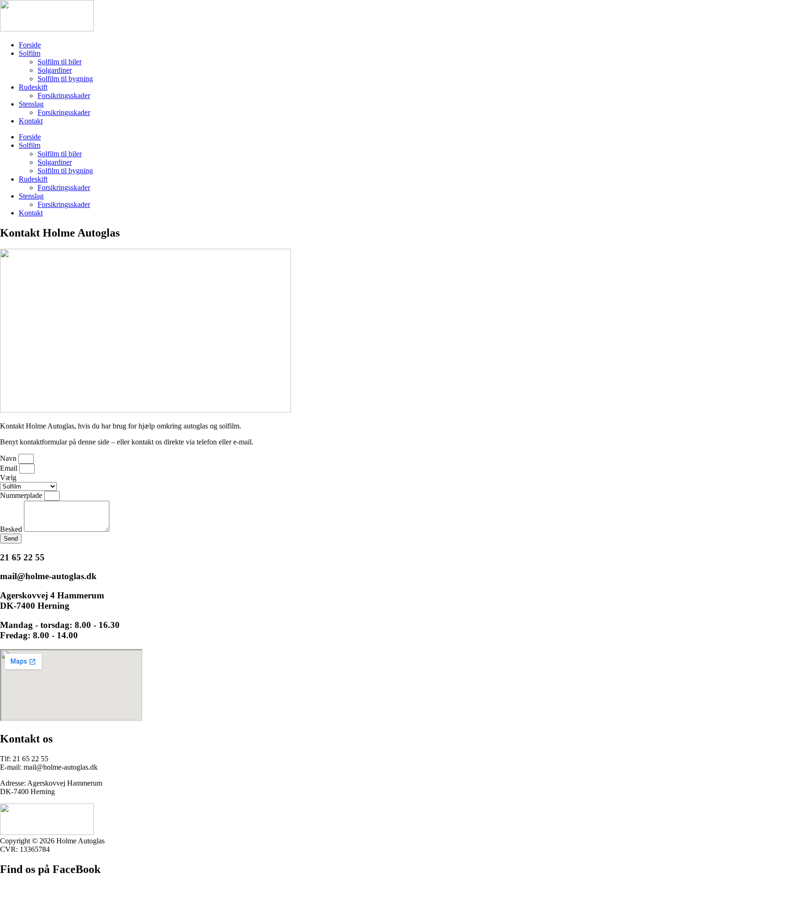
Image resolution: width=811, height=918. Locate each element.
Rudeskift (33, 87)
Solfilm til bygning (65, 79)
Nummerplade (22, 495)
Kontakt (31, 121)
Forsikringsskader (64, 95)
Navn (9, 458)
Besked (12, 529)
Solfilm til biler (60, 62)
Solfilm (29, 53)
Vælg (8, 478)
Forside (30, 45)
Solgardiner (55, 70)
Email (9, 468)
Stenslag (31, 104)
